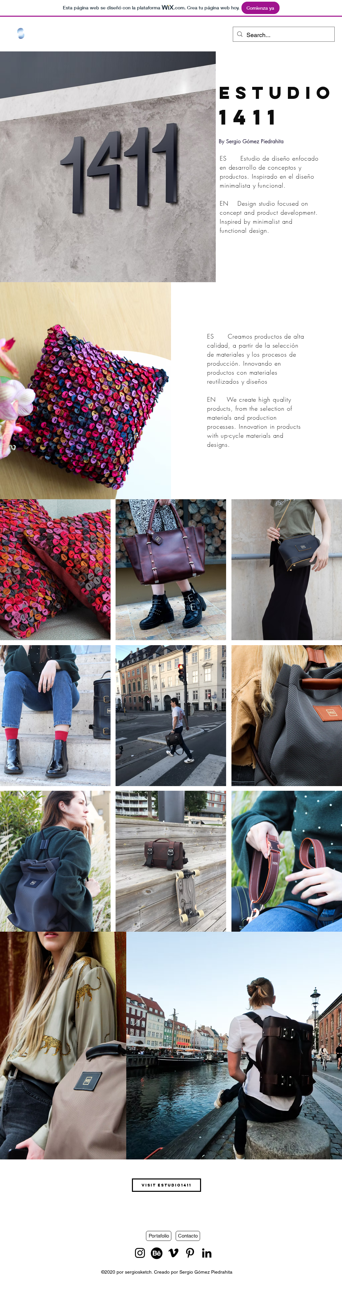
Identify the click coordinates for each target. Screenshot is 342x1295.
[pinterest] (190, 1253)
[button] (55, 569)
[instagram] (140, 1253)
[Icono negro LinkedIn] (206, 1253)
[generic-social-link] (156, 1253)
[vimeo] (173, 1253)
